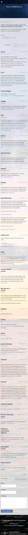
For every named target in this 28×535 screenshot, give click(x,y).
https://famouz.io (10, 192)
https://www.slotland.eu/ (7, 109)
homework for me (10, 80)
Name (2, 483)
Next (24, 474)
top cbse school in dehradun (8, 229)
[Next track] (7, 532)
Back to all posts (5, 22)
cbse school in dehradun (7, 226)
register (24, 478)
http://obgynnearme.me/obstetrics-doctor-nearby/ (14, 163)
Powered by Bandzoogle (14, 529)
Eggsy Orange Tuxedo (6, 338)
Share (14, 37)
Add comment (6, 511)
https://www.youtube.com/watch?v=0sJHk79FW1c (14, 300)
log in (19, 478)
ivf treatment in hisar (6, 214)
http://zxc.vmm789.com (7, 326)
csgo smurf (3, 243)
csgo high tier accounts (7, 246)
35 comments (5, 37)
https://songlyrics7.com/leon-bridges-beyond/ (13, 95)
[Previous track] (2, 532)
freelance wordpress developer (9, 467)
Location (3, 489)
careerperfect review (11, 376)
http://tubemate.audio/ (7, 177)
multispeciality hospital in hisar (8, 211)
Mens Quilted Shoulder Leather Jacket (10, 409)
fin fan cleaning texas (9, 423)
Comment (3, 496)
